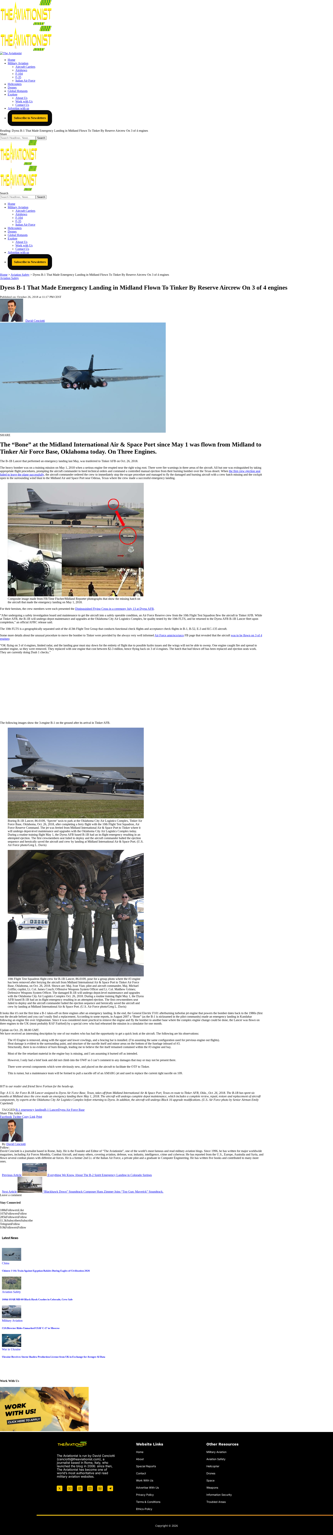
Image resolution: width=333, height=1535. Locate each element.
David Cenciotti (35, 320)
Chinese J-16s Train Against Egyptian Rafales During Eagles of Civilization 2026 (46, 1270)
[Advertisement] (132, 688)
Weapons (212, 1487)
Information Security (219, 1494)
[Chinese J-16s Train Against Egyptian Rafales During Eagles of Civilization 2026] (11, 1259)
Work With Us (144, 1480)
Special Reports (146, 1466)
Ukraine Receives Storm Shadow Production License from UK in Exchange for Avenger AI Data (53, 1356)
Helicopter (212, 1466)
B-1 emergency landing (30, 1109)
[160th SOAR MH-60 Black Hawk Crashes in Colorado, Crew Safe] (11, 1288)
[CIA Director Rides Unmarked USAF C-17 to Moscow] (11, 1317)
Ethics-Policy (144, 1508)
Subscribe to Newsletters (30, 118)
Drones (210, 1473)
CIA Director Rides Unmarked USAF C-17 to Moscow (31, 1328)
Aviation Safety (9, 278)
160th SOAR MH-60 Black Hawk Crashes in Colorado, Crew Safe (37, 1299)
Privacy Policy (145, 1494)
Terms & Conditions (148, 1501)
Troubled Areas (216, 1501)
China (5, 1263)
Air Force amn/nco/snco (169, 635)
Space (210, 1480)
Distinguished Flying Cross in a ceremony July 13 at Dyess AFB (114, 608)
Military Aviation (12, 1320)
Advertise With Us (147, 1487)
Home (139, 1452)
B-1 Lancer (51, 1109)
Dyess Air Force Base (71, 1109)
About (140, 1459)
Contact (141, 1473)
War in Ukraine (11, 1349)
